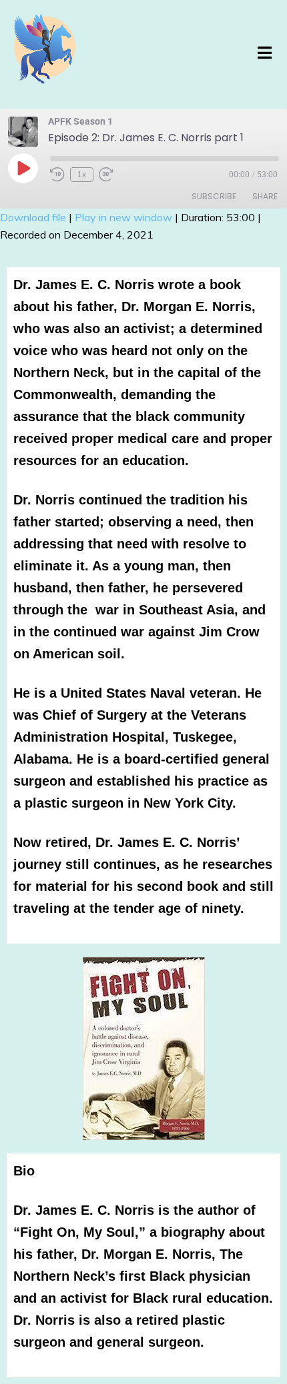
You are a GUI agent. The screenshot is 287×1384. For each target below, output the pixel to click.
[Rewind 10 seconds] (57, 174)
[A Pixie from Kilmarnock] (44, 54)
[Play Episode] (22, 168)
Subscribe (214, 196)
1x (81, 174)
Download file (33, 217)
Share (265, 196)
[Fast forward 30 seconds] (106, 174)
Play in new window (123, 217)
